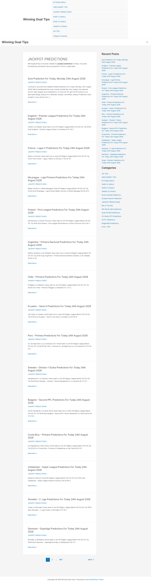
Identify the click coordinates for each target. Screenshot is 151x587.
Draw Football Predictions (111, 195)
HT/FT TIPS (106, 227)
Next (91, 560)
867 (60, 560)
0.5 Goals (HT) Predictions (111, 216)
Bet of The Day (107, 205)
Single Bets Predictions (110, 223)
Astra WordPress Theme (94, 579)
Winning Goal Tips (36, 19)
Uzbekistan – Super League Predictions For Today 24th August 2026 (115, 142)
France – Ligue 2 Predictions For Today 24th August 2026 (59, 148)
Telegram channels (60, 36)
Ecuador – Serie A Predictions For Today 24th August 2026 (59, 306)
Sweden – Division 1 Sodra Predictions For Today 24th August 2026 (115, 122)
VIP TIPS (56, 31)
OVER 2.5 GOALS (59, 22)
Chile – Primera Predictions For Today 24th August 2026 (58, 277)
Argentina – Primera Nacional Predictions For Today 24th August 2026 (115, 96)
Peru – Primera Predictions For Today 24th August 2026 (58, 335)
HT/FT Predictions (108, 220)
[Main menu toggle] (147, 42)
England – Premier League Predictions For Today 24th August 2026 (115, 68)
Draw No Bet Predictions (111, 213)
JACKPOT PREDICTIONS (62, 12)
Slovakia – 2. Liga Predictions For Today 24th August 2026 (59, 499)
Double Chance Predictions (112, 198)
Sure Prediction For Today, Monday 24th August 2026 (56, 78)
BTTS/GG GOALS (59, 2)
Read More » (32, 102)
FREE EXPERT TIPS (60, 7)
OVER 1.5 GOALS (59, 17)
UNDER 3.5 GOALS (60, 26)
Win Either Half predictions (111, 209)
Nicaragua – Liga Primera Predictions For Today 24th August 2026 (115, 82)
